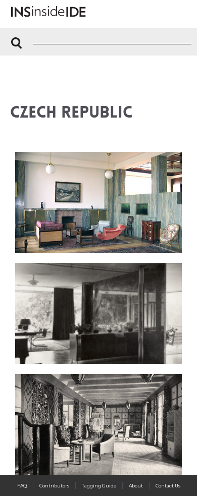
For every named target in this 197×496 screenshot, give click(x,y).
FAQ (22, 485)
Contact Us (168, 485)
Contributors (54, 485)
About (136, 485)
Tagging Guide (99, 485)
